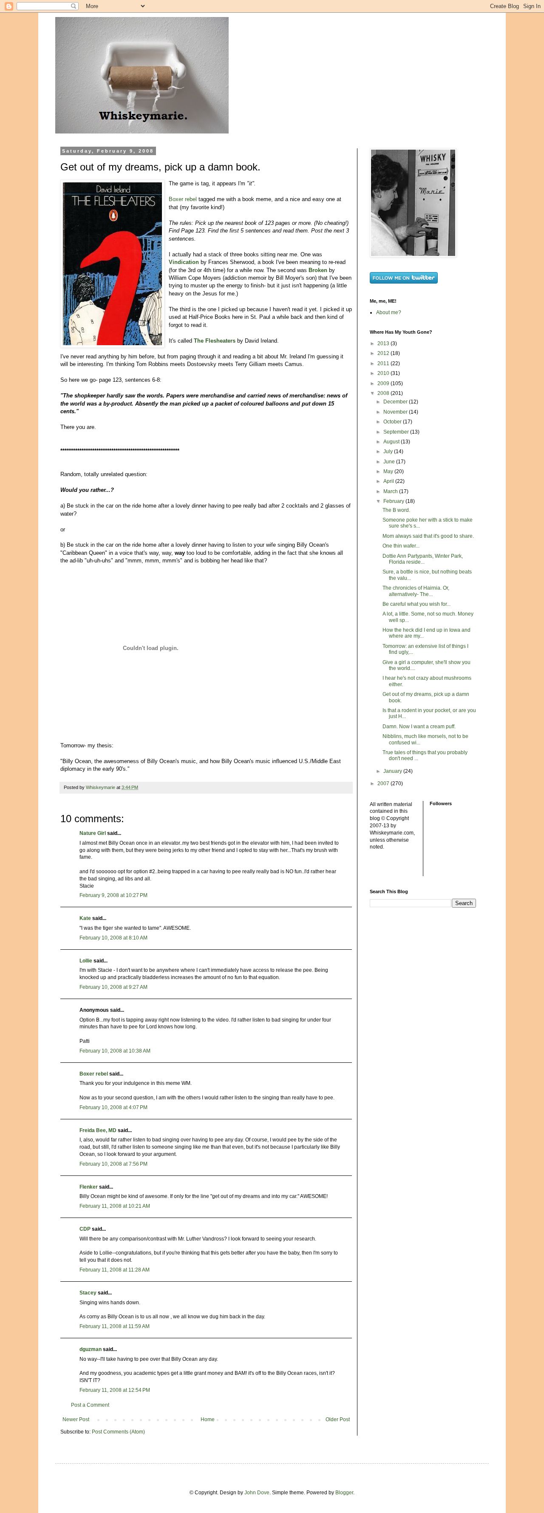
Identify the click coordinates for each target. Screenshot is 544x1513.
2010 (384, 373)
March (391, 491)
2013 (384, 343)
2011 (384, 363)
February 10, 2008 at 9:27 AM (113, 987)
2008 (384, 393)
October (393, 422)
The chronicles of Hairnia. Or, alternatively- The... (415, 591)
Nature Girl (92, 833)
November (396, 412)
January (393, 771)
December (396, 402)
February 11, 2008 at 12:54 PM (114, 1390)
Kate (85, 918)
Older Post (338, 1419)
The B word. (396, 510)
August (392, 442)
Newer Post (75, 1419)
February (394, 501)
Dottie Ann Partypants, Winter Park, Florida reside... (422, 559)
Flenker (88, 1187)
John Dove (256, 1493)
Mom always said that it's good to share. (428, 536)
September (396, 432)
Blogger (344, 1493)
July (388, 451)
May (388, 471)
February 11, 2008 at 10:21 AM (114, 1206)
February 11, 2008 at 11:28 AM (114, 1270)
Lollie (85, 961)
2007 (384, 783)
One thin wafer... (400, 546)
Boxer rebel (183, 199)
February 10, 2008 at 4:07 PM (113, 1107)
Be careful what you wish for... (416, 604)
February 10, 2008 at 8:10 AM (113, 938)
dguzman (90, 1349)
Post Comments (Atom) (118, 1432)
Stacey (87, 1293)
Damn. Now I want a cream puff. (419, 727)
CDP (85, 1229)
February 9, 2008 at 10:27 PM (113, 895)
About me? (388, 312)
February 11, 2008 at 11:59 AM (114, 1326)
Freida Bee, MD (97, 1130)
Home (208, 1419)
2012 (384, 353)
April (389, 481)
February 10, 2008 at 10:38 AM (114, 1051)
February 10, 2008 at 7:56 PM (113, 1164)
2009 (384, 383)
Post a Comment (90, 1405)
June (389, 462)
